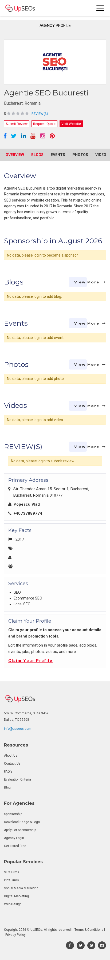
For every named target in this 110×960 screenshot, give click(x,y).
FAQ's (8, 771)
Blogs (37, 155)
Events (58, 155)
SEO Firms (11, 872)
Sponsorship (13, 814)
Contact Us (12, 763)
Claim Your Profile (30, 660)
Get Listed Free (15, 846)
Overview (15, 155)
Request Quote (44, 124)
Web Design (13, 904)
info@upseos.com (17, 729)
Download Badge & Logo (22, 822)
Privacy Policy (15, 935)
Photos (80, 155)
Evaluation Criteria (17, 779)
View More (86, 282)
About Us (10, 755)
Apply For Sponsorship (20, 830)
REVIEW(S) (40, 114)
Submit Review (17, 124)
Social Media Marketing (21, 888)
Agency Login (14, 838)
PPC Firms (11, 880)
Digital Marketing (16, 896)
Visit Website (71, 124)
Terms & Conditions (88, 930)
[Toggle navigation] (100, 8)
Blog (7, 787)
